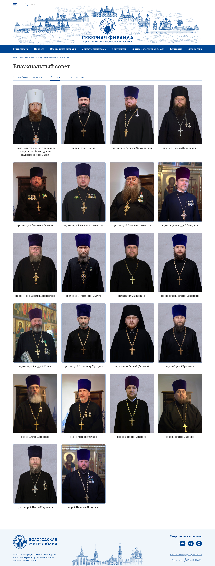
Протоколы (76, 77)
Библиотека (195, 48)
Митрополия (21, 48)
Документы (119, 48)
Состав (55, 77)
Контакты (176, 48)
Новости (39, 48)
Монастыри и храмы (93, 48)
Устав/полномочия (28, 77)
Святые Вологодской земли (147, 48)
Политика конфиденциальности (186, 554)
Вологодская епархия (63, 48)
